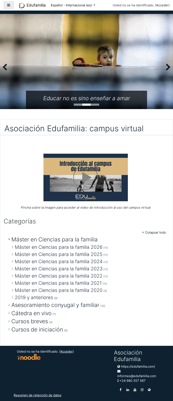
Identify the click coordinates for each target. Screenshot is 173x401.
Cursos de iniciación (37, 329)
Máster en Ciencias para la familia (54, 239)
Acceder (162, 5)
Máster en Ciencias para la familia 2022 (59, 276)
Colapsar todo (155, 232)
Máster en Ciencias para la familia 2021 (58, 283)
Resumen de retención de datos (37, 395)
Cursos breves (29, 321)
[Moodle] (29, 357)
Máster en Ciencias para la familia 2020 (59, 290)
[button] (163, 392)
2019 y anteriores (34, 297)
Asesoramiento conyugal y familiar (55, 305)
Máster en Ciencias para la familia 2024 (59, 261)
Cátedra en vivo (31, 313)
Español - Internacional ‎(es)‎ (72, 5)
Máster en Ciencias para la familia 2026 (59, 247)
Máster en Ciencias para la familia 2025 (58, 254)
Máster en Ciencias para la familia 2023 (59, 268)
